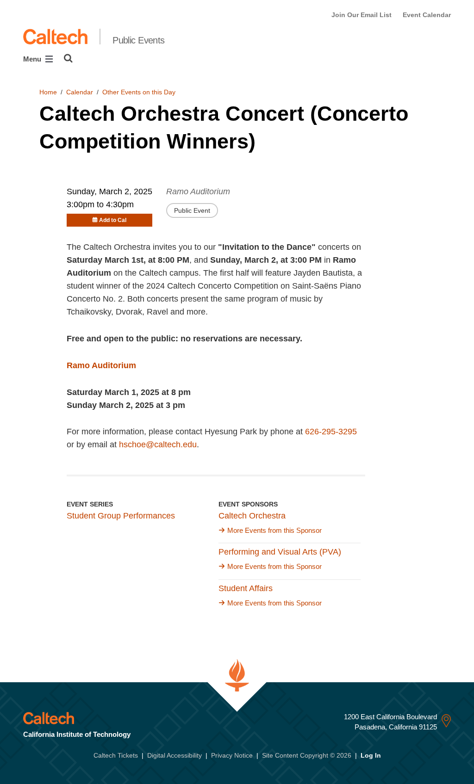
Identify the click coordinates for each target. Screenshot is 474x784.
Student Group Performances (121, 515)
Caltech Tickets (116, 755)
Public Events (138, 40)
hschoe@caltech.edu (158, 444)
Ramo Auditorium (198, 191)
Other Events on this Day (138, 92)
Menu (33, 59)
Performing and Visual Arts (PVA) (279, 551)
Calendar (79, 92)
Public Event (192, 210)
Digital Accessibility (174, 755)
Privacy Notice (232, 755)
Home (48, 92)
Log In (371, 755)
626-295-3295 (331, 431)
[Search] (68, 58)
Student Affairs (245, 588)
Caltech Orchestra (252, 515)
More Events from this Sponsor (274, 530)
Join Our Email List (361, 15)
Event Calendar (427, 15)
